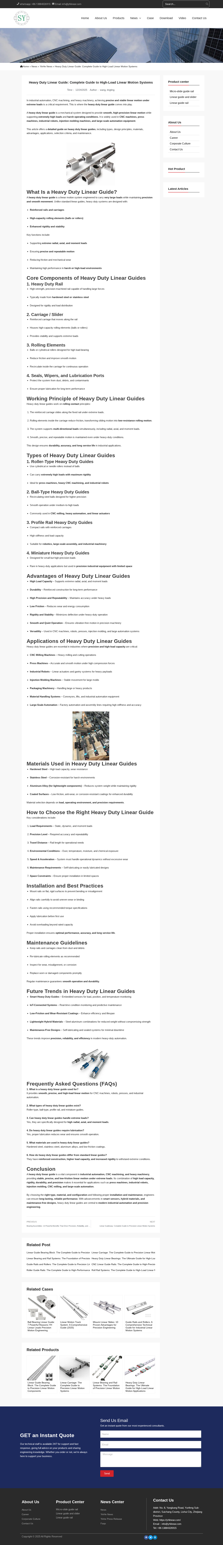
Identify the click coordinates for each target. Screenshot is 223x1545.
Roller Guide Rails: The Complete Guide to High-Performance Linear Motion (66, 1270)
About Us (175, 132)
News (34, 66)
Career (174, 137)
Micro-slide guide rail (182, 91)
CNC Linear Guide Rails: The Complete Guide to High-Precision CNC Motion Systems (136, 1264)
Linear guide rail (179, 103)
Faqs (103, 1523)
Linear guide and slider (183, 97)
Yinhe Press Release (111, 1519)
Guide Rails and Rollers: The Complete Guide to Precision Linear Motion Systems (69, 1264)
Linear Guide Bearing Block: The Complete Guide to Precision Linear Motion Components (73, 1252)
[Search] (207, 4)
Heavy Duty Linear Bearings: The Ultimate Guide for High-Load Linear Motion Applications (138, 1258)
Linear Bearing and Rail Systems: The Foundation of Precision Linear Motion (66, 1258)
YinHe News (46, 66)
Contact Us (176, 149)
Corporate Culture (180, 143)
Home (26, 66)
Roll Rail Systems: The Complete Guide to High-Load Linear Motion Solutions (131, 1270)
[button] (146, 1537)
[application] (139, 18)
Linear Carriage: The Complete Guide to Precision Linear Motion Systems (130, 1252)
